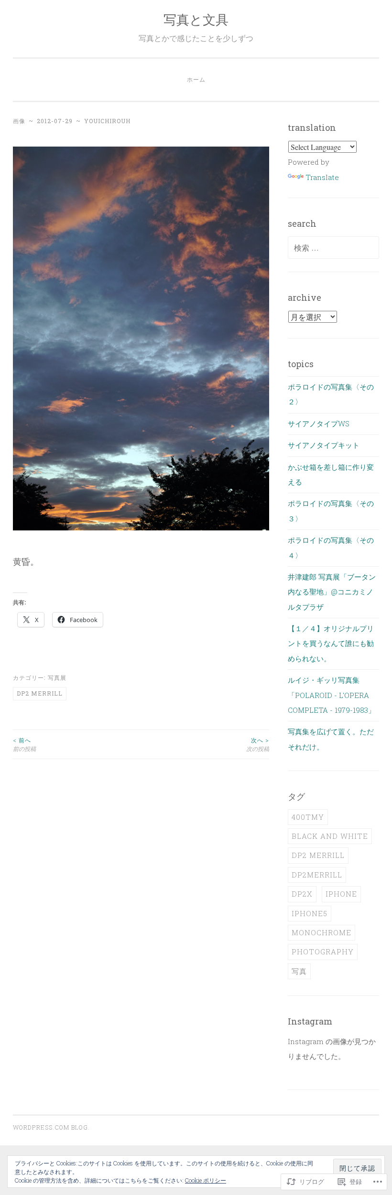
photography (323, 951)
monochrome (321, 932)
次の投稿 (257, 744)
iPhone (341, 894)
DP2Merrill (317, 874)
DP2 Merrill (40, 693)
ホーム (196, 79)
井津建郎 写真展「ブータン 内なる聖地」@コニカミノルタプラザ (332, 592)
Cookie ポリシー (205, 1180)
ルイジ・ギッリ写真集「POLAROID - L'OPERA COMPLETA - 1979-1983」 (331, 695)
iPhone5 (309, 913)
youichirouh (107, 121)
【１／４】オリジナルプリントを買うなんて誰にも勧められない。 (331, 643)
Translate (322, 177)
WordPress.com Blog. (51, 1127)
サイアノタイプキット (323, 445)
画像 (19, 121)
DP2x (302, 894)
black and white (330, 836)
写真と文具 (196, 19)
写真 (299, 971)
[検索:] (334, 248)
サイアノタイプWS (318, 423)
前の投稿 (24, 744)
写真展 (57, 677)
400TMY (308, 817)
